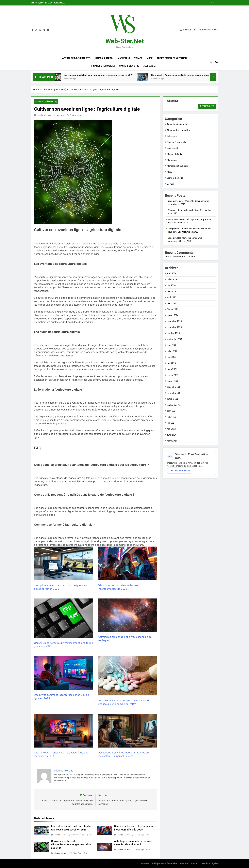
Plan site (184, 863)
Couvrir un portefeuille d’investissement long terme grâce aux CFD (71, 845)
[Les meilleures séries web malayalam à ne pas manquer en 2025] (63, 731)
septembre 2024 (174, 405)
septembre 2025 (174, 339)
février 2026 (172, 309)
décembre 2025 (174, 321)
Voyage (138, 58)
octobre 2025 (173, 333)
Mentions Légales (209, 863)
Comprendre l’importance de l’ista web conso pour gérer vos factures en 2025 (167, 3)
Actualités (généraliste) (76, 58)
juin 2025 (171, 357)
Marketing (124, 58)
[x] (40, 30)
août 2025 (171, 345)
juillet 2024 (172, 417)
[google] (44, 30)
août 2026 (171, 273)
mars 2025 (172, 369)
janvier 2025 (172, 381)
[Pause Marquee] (213, 77)
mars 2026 (172, 303)
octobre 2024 (173, 399)
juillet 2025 (172, 351)
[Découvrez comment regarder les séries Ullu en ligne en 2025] (63, 673)
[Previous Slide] (212, 2)
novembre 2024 (174, 393)
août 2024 (171, 411)
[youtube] (48, 30)
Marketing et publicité (177, 166)
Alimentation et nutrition (172, 58)
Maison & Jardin (104, 58)
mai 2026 (171, 291)
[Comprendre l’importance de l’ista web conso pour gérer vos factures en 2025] (95, 78)
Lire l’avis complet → (179, 470)
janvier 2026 (172, 315)
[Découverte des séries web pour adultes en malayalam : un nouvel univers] (127, 731)
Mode (149, 58)
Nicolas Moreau (44, 115)
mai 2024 (171, 429)
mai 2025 (171, 363)
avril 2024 (171, 435)
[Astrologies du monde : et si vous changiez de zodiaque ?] (127, 615)
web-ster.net (124, 41)
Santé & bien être (129, 66)
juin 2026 (171, 285)
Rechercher (171, 100)
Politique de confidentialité (164, 863)
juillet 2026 (172, 279)
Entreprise (172, 136)
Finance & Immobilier (103, 66)
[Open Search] (211, 62)
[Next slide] (216, 2)
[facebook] (32, 30)
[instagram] (36, 30)
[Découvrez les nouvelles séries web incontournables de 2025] (193, 78)
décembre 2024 (174, 387)
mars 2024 (172, 440)
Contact (195, 863)
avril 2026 (171, 297)
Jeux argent (150, 66)
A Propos (145, 863)
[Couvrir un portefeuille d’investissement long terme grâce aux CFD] (63, 618)
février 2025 (172, 375)
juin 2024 (171, 423)
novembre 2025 (174, 327)
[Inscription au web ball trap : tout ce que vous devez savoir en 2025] (63, 563)
